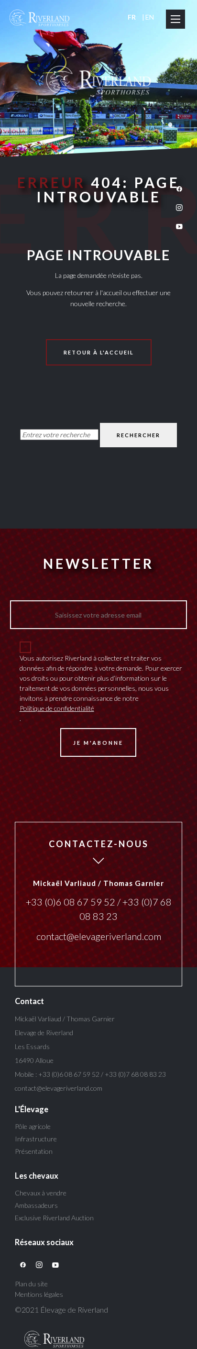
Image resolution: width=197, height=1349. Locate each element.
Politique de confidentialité (57, 708)
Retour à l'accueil (99, 352)
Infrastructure (36, 1139)
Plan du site (31, 1284)
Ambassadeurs (36, 1205)
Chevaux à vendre (40, 1193)
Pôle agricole (33, 1126)
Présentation (34, 1151)
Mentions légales (39, 1294)
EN (149, 17)
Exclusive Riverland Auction (54, 1218)
